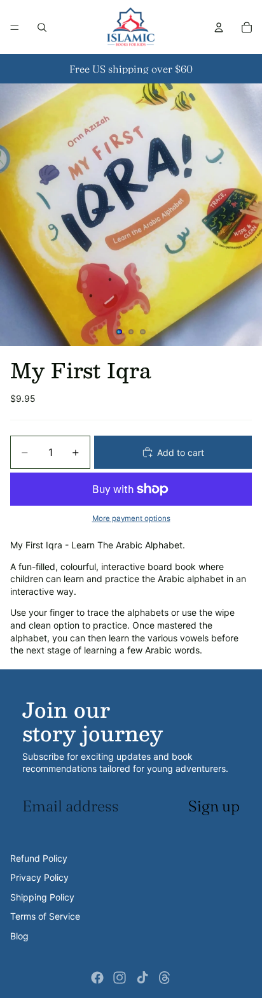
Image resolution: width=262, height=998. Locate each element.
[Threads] (164, 977)
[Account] (219, 27)
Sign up (214, 806)
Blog (19, 935)
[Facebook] (97, 977)
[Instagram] (119, 977)
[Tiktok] (142, 977)
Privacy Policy (39, 877)
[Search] (42, 27)
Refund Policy (38, 858)
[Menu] (14, 27)
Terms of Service (45, 916)
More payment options (131, 518)
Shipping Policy (42, 897)
